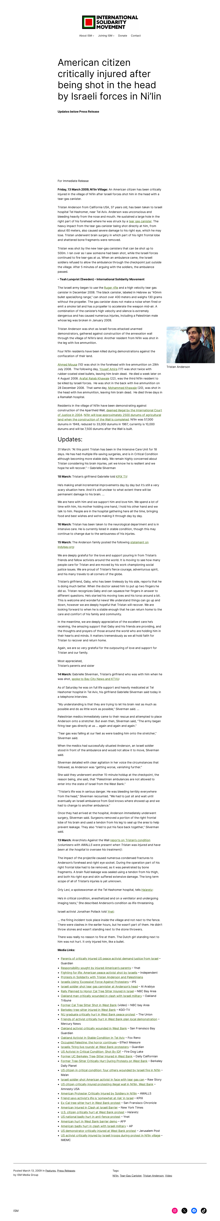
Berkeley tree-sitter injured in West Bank (88, 1009)
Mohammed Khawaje (122, 387)
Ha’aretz (147, 889)
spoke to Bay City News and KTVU (95, 679)
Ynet (110, 911)
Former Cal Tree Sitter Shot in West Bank (89, 1005)
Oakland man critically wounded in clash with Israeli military (101, 996)
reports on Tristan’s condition (130, 840)
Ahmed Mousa (67, 364)
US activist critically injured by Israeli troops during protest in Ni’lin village (110, 1135)
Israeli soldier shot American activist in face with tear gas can (102, 1079)
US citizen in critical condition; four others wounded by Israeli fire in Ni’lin (110, 1070)
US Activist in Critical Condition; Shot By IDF (91, 1051)
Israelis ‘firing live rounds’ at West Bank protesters (95, 1047)
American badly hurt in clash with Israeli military (93, 1126)
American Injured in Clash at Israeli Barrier (89, 1107)
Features (50, 1170)
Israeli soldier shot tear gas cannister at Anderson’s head (99, 986)
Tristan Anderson (153, 1175)
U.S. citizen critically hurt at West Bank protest (92, 1112)
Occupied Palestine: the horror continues (89, 1042)
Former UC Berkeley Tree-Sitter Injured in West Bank (97, 1056)
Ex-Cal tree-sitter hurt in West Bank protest (90, 1103)
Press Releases (66, 1170)
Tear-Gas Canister (131, 1175)
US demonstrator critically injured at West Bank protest (98, 1130)
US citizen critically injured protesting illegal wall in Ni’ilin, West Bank (107, 1084)
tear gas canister (140, 221)
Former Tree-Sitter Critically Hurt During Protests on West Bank (104, 1061)
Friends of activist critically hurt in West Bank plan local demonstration (109, 1019)
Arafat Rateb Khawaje (94, 378)
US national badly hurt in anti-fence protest (90, 1116)
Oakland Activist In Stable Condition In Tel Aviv (93, 1037)
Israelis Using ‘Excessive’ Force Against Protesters (95, 982)
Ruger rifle (111, 287)
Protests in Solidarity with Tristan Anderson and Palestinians (102, 977)
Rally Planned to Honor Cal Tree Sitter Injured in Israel (97, 991)
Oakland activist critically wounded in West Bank (94, 1028)
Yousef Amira (108, 369)
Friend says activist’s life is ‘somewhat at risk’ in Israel (97, 1098)
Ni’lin (115, 1175)
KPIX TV (121, 476)
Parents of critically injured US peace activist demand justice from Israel (109, 958)
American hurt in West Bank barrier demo (89, 1121)
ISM (16, 1210)
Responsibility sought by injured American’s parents (96, 968)
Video (168, 1175)
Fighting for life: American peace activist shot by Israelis (99, 972)
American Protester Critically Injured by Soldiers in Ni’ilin (99, 1093)
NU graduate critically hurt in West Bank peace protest (98, 1014)
